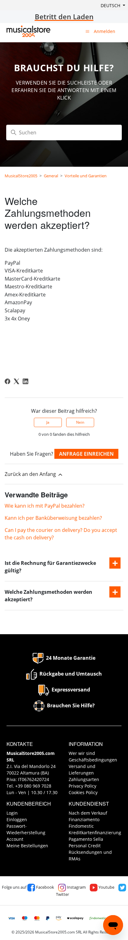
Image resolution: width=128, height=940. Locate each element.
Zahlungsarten (84, 779)
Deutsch (111, 5)
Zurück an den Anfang (31, 474)
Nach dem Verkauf (88, 813)
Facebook (44, 887)
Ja (47, 422)
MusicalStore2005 (21, 176)
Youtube (106, 887)
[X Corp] (16, 381)
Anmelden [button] (104, 31)
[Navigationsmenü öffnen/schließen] (87, 31)
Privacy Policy (82, 786)
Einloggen (17, 819)
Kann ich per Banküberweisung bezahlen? (53, 517)
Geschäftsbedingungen (93, 760)
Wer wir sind (82, 753)
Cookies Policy (83, 792)
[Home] (29, 31)
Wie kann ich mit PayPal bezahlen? (45, 505)
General (51, 176)
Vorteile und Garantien (86, 176)
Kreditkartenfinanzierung (95, 832)
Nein (80, 422)
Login (12, 813)
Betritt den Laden (64, 16)
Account (15, 839)
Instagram (76, 887)
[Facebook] (7, 381)
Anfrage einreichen (86, 453)
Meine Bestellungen (27, 846)
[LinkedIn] (25, 381)
